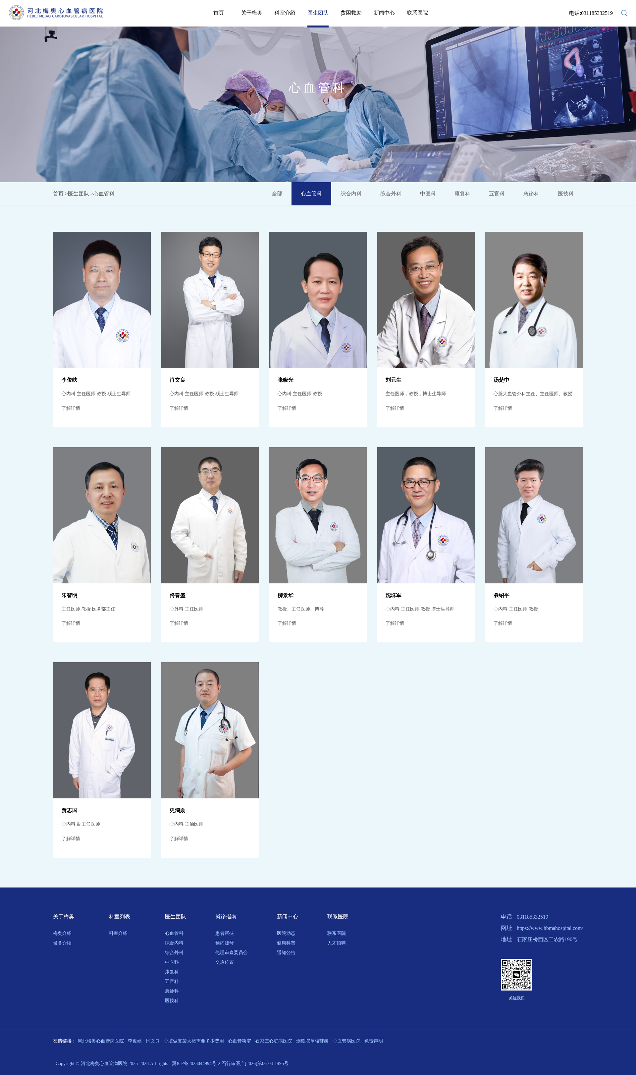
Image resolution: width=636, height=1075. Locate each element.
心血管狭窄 (239, 1041)
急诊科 (172, 991)
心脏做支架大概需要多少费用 (194, 1041)
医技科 (172, 1000)
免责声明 (373, 1041)
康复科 (172, 971)
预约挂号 (224, 943)
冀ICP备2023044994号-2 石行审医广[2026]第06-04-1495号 (230, 1063)
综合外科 (174, 952)
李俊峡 (135, 1041)
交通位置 (224, 962)
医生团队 (318, 13)
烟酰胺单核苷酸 (312, 1041)
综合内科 (174, 943)
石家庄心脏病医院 (273, 1041)
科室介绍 (284, 13)
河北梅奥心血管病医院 (101, 1041)
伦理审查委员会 (231, 952)
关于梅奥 (251, 13)
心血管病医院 (346, 1041)
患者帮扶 (224, 933)
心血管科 (174, 933)
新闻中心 (384, 13)
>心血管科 (102, 193)
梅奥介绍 (62, 933)
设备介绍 (62, 943)
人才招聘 (336, 943)
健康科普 (286, 943)
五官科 (172, 981)
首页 (218, 13)
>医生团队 (77, 193)
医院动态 (286, 933)
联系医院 (417, 13)
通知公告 (286, 952)
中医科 (172, 962)
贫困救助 (351, 13)
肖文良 (153, 1041)
